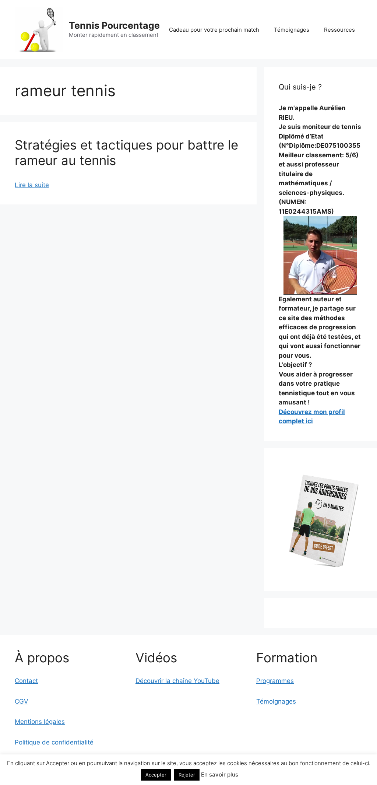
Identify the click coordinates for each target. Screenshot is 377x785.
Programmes (275, 680)
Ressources (339, 29)
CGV (21, 701)
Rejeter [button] (187, 775)
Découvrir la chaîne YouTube (177, 680)
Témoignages (291, 29)
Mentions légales (40, 721)
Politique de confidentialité (54, 742)
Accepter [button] (155, 775)
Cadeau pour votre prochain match (214, 29)
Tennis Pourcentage (114, 25)
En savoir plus (219, 774)
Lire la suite (32, 185)
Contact (26, 680)
